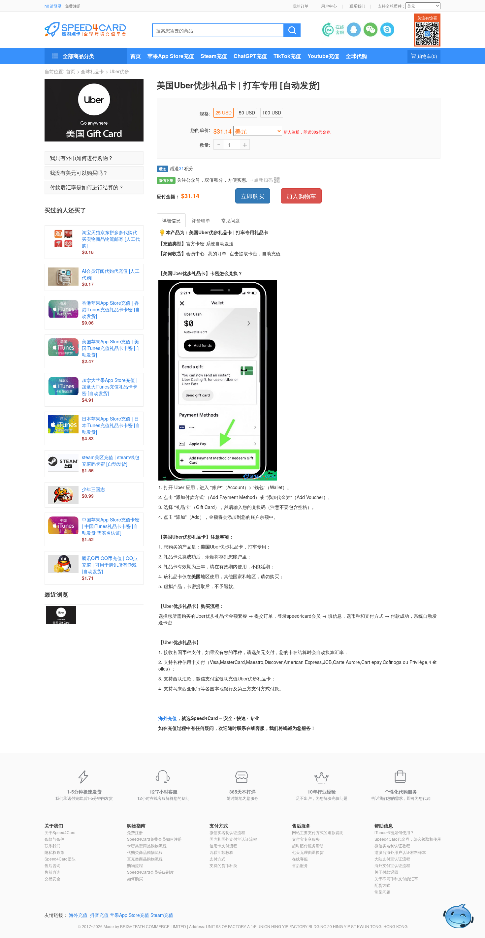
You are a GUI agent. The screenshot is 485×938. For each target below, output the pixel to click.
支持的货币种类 (223, 865)
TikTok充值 (287, 56)
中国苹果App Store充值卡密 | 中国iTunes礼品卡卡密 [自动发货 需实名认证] (111, 526)
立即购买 (253, 196)
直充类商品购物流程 (145, 858)
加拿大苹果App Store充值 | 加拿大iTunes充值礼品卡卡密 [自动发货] (110, 386)
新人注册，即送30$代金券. (307, 132)
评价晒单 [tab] (201, 220)
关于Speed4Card (60, 832)
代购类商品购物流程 (145, 852)
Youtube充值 (323, 56)
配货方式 (382, 885)
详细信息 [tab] (171, 220)
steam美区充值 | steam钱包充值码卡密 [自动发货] (110, 460)
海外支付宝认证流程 (392, 865)
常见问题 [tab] (230, 220)
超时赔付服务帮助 (308, 845)
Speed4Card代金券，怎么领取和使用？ (409, 839)
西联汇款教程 (221, 852)
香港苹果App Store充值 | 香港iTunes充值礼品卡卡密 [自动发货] (111, 309)
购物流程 (135, 865)
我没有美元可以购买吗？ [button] (79, 172)
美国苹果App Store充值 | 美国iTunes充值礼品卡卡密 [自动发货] (111, 348)
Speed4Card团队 (60, 858)
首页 (135, 56)
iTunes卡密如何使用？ (394, 832)
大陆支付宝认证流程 (392, 858)
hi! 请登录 (53, 6)
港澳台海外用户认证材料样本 (400, 852)
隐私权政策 (54, 852)
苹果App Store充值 (170, 56)
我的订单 (300, 6)
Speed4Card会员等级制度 (150, 872)
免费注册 (73, 6)
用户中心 (329, 6)
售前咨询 (52, 872)
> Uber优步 (117, 71)
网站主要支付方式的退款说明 (317, 832)
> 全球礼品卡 (90, 71)
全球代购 (356, 56)
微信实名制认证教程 (392, 845)
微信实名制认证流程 (227, 832)
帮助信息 (383, 825)
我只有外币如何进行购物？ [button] (81, 158)
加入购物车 (301, 196)
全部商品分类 (78, 56)
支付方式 (219, 825)
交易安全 (52, 878)
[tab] (94, 158)
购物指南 (136, 825)
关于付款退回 (386, 872)
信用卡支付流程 (223, 845)
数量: (205, 144)
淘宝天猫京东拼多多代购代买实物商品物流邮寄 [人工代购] (111, 239)
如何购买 (135, 878)
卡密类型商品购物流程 (147, 845)
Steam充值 (214, 56)
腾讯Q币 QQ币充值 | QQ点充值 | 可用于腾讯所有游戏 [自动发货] (110, 565)
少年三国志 (93, 489)
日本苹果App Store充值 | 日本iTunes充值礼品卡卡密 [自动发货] (111, 425)
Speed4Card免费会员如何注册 (154, 839)
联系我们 (357, 6)
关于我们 (54, 825)
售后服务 (301, 825)
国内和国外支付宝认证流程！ (235, 839)
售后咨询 (52, 865)
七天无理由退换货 (308, 852)
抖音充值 (99, 915)
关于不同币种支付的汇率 (396, 878)
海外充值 (167, 718)
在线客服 (300, 858)
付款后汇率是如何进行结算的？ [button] (87, 187)
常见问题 (382, 891)
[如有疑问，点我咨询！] (458, 916)
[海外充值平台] (91, 28)
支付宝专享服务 (306, 839)
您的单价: (200, 130)
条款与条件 (54, 839)
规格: (205, 113)
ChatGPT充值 (250, 56)
